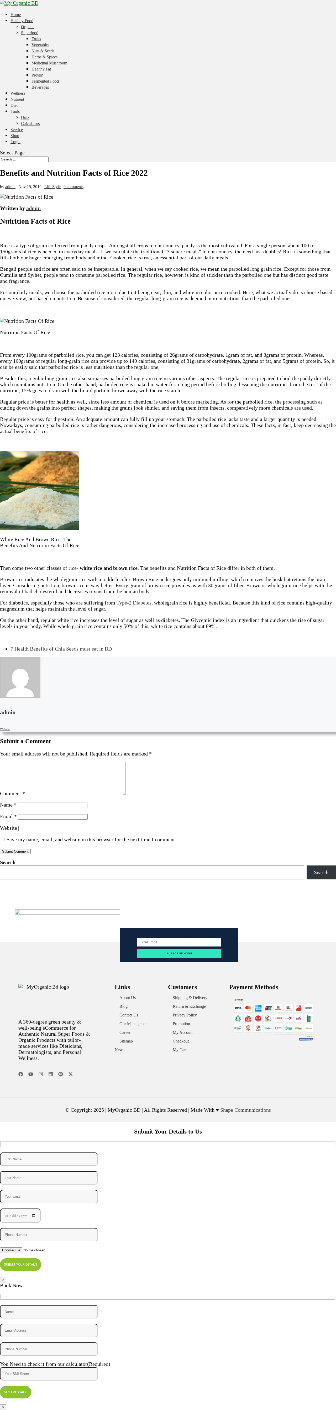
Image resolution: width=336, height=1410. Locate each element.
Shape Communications (245, 1110)
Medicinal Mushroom (49, 63)
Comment (12, 793)
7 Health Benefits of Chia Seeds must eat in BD (61, 649)
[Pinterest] (60, 1074)
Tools (15, 111)
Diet (14, 105)
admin (10, 186)
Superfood (29, 33)
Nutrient (17, 99)
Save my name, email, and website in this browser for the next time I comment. (91, 839)
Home (15, 14)
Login (15, 141)
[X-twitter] (70, 1074)
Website (8, 828)
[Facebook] (20, 1074)
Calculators (30, 123)
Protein (37, 75)
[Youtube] (30, 1074)
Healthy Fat (41, 69)
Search (7, 862)
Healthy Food (21, 20)
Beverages (40, 87)
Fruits (36, 39)
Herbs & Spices (44, 57)
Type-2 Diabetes (134, 603)
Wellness (17, 93)
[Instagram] (40, 1074)
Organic (27, 26)
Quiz (25, 117)
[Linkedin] (50, 1074)
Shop (14, 135)
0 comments (73, 186)
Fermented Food (45, 81)
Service (16, 129)
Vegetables (40, 45)
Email (8, 816)
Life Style (52, 186)
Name (8, 805)
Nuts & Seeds (43, 51)
